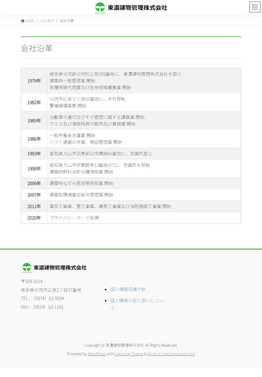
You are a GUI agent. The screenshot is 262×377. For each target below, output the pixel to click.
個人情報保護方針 (128, 289)
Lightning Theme (129, 353)
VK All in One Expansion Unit (171, 353)
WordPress (96, 353)
